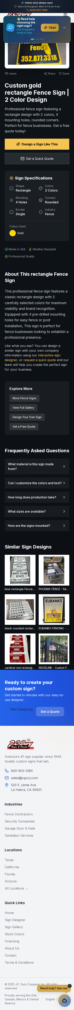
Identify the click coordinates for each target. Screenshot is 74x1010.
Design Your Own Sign (27, 417)
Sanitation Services (19, 835)
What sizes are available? (27, 511)
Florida (10, 874)
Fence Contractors (19, 814)
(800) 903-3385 (39, 10)
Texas (9, 860)
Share (51, 73)
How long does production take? (32, 497)
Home (9, 913)
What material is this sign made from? (31, 466)
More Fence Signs (24, 398)
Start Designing (21, 709)
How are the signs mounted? (29, 526)
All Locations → (16, 888)
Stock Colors (14, 934)
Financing (12, 941)
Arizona (11, 881)
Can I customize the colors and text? (35, 483)
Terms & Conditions (19, 962)
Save (66, 73)
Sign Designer (15, 920)
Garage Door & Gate (20, 828)
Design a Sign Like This (40, 144)
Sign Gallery (14, 927)
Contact (10, 955)
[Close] (64, 27)
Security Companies (20, 821)
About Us (12, 948)
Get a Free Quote (24, 426)
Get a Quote (50, 712)
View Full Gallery (23, 407)
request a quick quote (39, 360)
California (12, 867)
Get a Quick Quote (39, 159)
